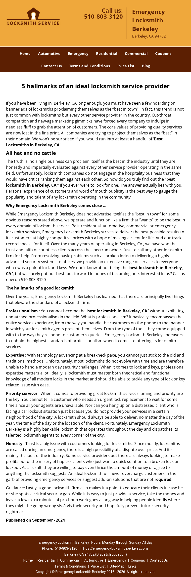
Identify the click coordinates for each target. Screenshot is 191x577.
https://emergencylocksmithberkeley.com (114, 548)
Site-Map (117, 566)
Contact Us (51, 65)
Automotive (49, 53)
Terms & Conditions (70, 566)
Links (132, 566)
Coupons (163, 53)
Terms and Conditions (89, 65)
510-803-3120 (103, 16)
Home (25, 53)
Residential (106, 53)
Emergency (78, 53)
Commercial (136, 53)
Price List (126, 65)
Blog (146, 65)
